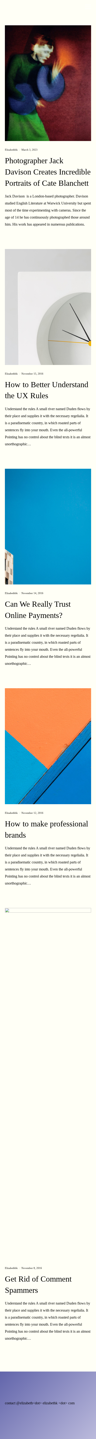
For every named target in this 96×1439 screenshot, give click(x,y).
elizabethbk (11, 149)
